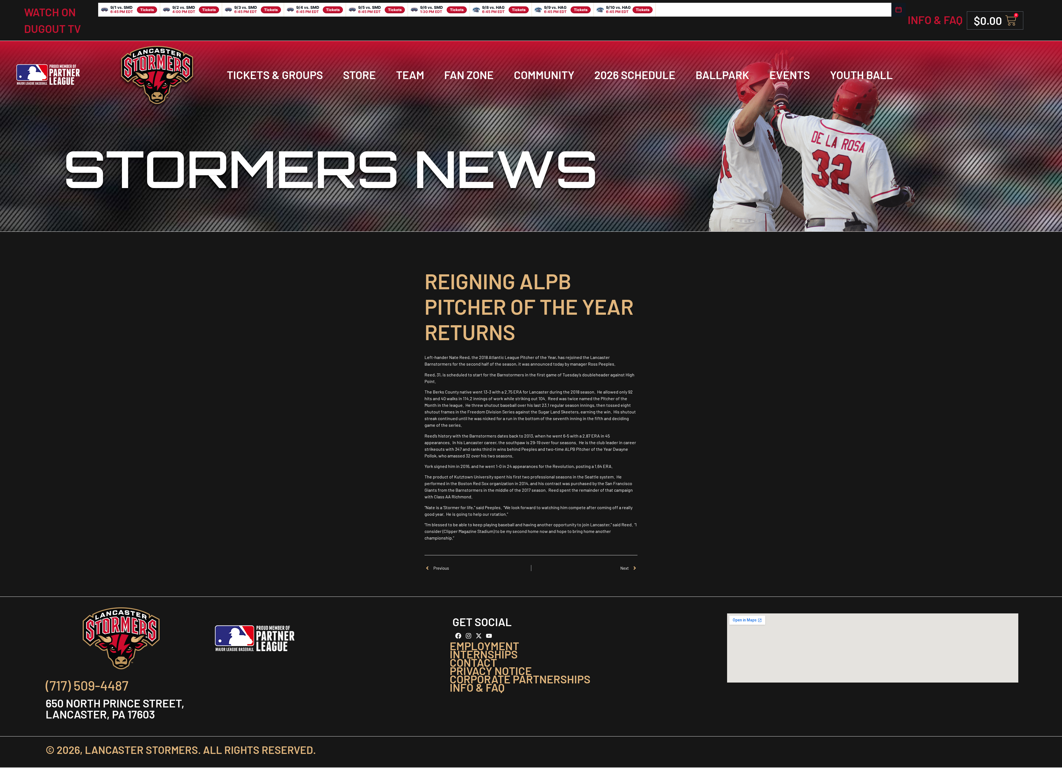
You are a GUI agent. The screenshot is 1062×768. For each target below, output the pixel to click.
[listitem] (129, 10)
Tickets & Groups (275, 74)
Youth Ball (861, 74)
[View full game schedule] (898, 10)
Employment (484, 646)
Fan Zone (469, 74)
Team (410, 74)
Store (359, 74)
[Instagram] (468, 636)
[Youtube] (489, 636)
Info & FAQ (935, 19)
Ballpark (722, 74)
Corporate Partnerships (520, 679)
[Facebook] (458, 636)
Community (544, 74)
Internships (484, 654)
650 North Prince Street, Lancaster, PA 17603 (115, 708)
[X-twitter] (479, 636)
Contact (473, 662)
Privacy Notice (491, 671)
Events (789, 74)
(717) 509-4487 (87, 685)
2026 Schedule (634, 74)
